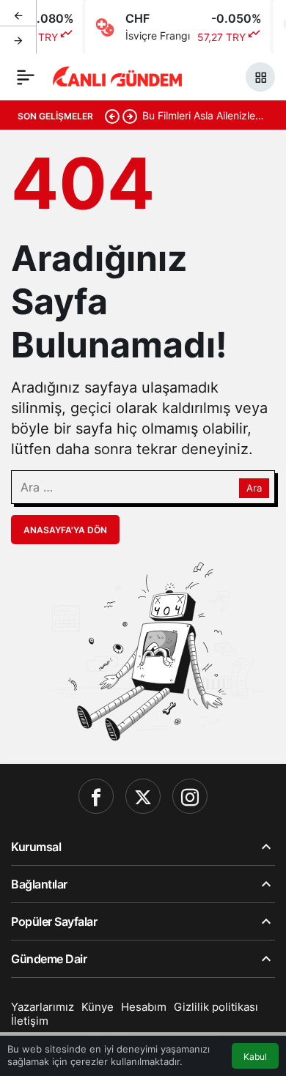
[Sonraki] (18, 39)
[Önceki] (18, 14)
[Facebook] (96, 796)
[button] (260, 77)
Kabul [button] (255, 1056)
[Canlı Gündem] (118, 75)
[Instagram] (190, 796)
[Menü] (25, 77)
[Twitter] (143, 796)
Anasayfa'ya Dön (65, 529)
